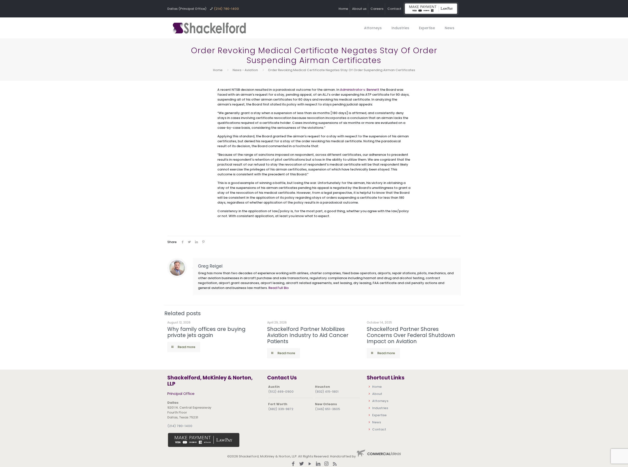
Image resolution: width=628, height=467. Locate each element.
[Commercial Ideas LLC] (379, 456)
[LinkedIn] (318, 464)
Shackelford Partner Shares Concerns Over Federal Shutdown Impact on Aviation (411, 335)
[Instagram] (326, 464)
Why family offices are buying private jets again (206, 332)
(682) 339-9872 (280, 409)
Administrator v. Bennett (359, 89)
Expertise (379, 415)
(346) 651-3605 (327, 409)
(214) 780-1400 (226, 8)
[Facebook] (293, 464)
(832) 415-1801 (327, 391)
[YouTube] (309, 464)
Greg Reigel (210, 266)
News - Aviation (245, 70)
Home (343, 8)
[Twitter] (301, 464)
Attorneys (380, 401)
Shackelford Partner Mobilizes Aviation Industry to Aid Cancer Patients (307, 335)
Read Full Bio (278, 287)
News (376, 422)
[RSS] (334, 464)
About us (359, 8)
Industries (380, 408)
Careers (376, 8)
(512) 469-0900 (281, 391)
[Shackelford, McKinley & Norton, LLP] (209, 27)
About (377, 393)
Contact (394, 8)
